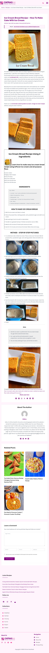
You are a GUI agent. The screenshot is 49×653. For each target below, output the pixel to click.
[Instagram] (23, 438)
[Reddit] (33, 398)
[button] (43, 3)
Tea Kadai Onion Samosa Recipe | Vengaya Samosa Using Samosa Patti (13, 480)
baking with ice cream (15, 393)
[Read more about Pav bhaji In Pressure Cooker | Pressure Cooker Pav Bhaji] (14, 498)
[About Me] (37, 640)
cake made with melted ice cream (24, 391)
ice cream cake (11, 391)
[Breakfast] (5, 613)
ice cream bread (20, 389)
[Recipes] (37, 642)
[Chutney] (5, 619)
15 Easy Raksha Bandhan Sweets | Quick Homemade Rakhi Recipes (19, 581)
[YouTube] (25, 438)
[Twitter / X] (24, 398)
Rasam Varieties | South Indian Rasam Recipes (14, 589)
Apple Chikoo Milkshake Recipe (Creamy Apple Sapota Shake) (18, 592)
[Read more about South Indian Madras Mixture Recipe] (35, 464)
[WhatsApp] (21, 398)
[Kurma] (5, 622)
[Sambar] (5, 616)
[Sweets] (5, 627)
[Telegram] (27, 398)
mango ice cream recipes (38, 103)
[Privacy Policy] (38, 645)
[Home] (36, 637)
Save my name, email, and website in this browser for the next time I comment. (21, 554)
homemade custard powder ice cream (21, 103)
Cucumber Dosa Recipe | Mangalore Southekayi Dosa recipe (17, 584)
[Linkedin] (30, 398)
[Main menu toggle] (47, 3)
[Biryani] (5, 624)
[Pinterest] (19, 398)
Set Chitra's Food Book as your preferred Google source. (26, 26)
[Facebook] (16, 398)
